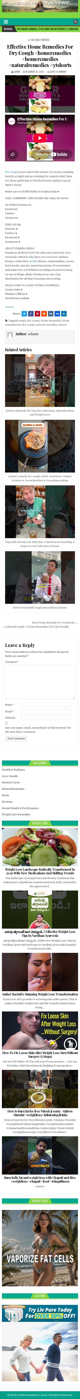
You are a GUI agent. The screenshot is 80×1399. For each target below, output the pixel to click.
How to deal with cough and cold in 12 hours (40, 607)
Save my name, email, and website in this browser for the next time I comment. (38, 729)
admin (17, 71)
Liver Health (10, 776)
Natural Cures (11, 782)
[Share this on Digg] (57, 313)
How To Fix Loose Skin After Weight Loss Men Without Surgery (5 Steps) (40, 1055)
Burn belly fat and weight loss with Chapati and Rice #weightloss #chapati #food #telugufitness (40, 1179)
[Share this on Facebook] (31, 313)
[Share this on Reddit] (44, 313)
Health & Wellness (13, 769)
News (5, 795)
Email (9, 711)
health (33, 261)
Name (9, 704)
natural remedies (46, 324)
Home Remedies (51, 320)
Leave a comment (58, 71)
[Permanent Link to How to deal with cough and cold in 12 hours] (40, 577)
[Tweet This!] (24, 313)
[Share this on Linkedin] (64, 313)
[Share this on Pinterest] (37, 313)
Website (10, 717)
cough (22, 320)
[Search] (75, 21)
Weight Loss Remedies (16, 814)
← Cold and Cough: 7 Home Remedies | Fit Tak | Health (35, 626)
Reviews (7, 801)
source (9, 306)
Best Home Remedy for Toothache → (55, 622)
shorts (63, 324)
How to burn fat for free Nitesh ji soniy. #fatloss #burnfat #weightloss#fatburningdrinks (40, 1113)
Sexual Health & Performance (20, 808)
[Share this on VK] (50, 313)
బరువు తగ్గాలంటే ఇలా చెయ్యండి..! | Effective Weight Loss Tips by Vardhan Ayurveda (40, 933)
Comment (12, 661)
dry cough (33, 320)
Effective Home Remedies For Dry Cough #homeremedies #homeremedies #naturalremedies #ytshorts (40, 55)
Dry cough (11, 172)
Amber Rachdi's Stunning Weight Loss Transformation (40, 994)
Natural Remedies (40, 39)
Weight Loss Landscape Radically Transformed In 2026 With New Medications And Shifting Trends (40, 871)
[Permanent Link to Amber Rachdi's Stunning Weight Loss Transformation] (40, 972)
